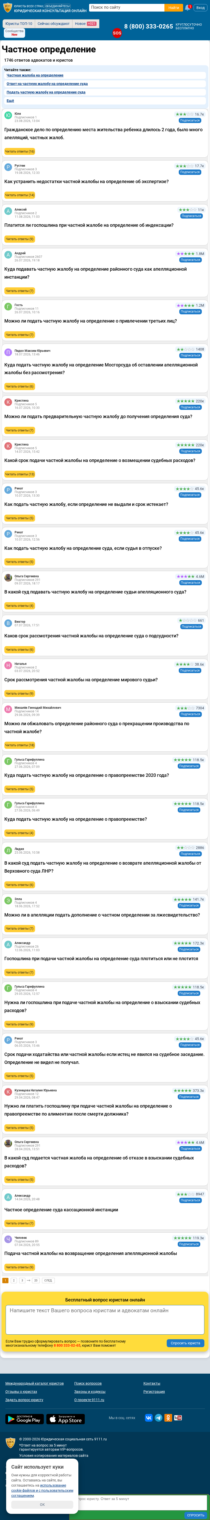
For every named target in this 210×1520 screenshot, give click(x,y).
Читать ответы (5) (20, 518)
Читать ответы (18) (20, 745)
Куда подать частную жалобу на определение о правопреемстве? (75, 819)
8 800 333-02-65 (67, 1345)
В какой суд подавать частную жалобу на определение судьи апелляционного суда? (95, 591)
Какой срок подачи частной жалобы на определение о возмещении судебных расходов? (99, 460)
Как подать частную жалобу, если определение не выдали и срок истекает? (86, 504)
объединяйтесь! (57, 6)
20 (35, 1280)
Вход (200, 8)
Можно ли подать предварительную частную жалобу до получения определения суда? (98, 416)
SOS (117, 33)
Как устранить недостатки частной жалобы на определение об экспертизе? (86, 181)
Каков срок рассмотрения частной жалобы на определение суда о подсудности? (91, 635)
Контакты (151, 1383)
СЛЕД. (48, 1280)
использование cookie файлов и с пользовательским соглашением (42, 1490)
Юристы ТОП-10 (18, 24)
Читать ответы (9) (20, 239)
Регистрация (154, 1392)
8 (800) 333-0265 (148, 26)
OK (42, 1505)
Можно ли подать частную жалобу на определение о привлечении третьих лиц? (90, 321)
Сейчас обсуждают (54, 24)
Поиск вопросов (88, 1383)
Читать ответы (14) (20, 195)
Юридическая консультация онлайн (50, 11)
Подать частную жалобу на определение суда (46, 92)
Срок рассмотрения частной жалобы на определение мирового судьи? (81, 679)
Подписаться (190, 120)
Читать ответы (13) (20, 474)
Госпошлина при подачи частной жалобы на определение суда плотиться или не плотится (101, 958)
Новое (85, 24)
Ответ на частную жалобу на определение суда (47, 84)
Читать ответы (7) (20, 291)
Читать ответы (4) (20, 606)
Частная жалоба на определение (35, 75)
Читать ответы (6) (20, 386)
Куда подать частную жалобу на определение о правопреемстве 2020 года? (86, 775)
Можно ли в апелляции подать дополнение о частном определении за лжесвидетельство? (102, 915)
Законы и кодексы (90, 1392)
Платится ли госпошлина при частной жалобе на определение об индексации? (89, 225)
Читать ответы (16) (20, 151)
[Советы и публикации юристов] (8, 8)
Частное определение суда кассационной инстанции (61, 1209)
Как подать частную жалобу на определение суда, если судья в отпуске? (83, 548)
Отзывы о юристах (21, 1392)
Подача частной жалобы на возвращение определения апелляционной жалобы (90, 1253)
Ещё (10, 101)
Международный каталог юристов (34, 1383)
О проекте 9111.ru (89, 1400)
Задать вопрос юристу (24, 1400)
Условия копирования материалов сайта (53, 1455)
